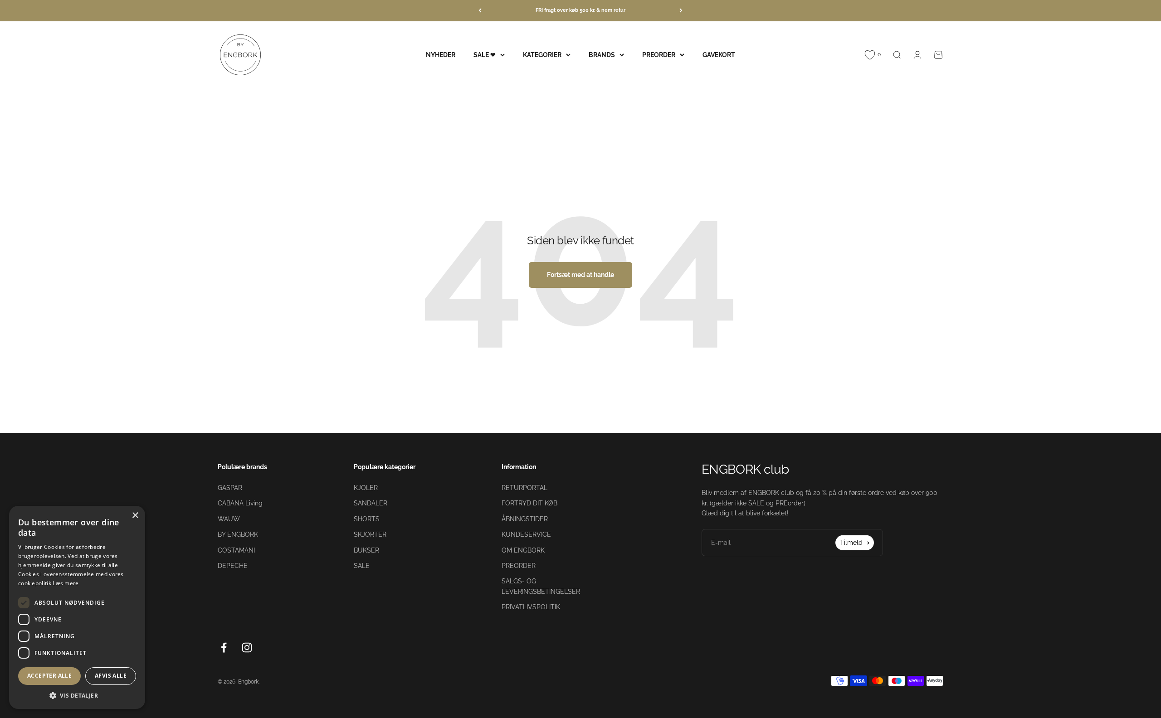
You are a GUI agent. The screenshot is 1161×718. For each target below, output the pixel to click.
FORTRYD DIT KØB (529, 503)
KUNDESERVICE (526, 534)
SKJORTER (370, 534)
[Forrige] (480, 10)
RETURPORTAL (524, 487)
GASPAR (230, 487)
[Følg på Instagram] (247, 647)
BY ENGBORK (238, 534)
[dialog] (77, 607)
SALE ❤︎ (484, 54)
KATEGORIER (542, 54)
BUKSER (366, 550)
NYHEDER (440, 54)
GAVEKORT (718, 54)
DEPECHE (233, 565)
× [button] (135, 515)
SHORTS (367, 519)
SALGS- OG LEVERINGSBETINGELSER (541, 586)
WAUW (229, 519)
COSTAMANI (236, 550)
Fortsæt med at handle (580, 274)
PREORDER (658, 54)
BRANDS (602, 54)
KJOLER (366, 487)
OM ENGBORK (523, 550)
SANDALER (370, 503)
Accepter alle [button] (49, 675)
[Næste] (681, 10)
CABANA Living (240, 503)
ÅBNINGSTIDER (525, 519)
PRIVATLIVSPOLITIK (531, 607)
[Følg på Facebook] (224, 647)
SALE (362, 565)
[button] (77, 695)
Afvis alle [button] (111, 675)
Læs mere (65, 583)
